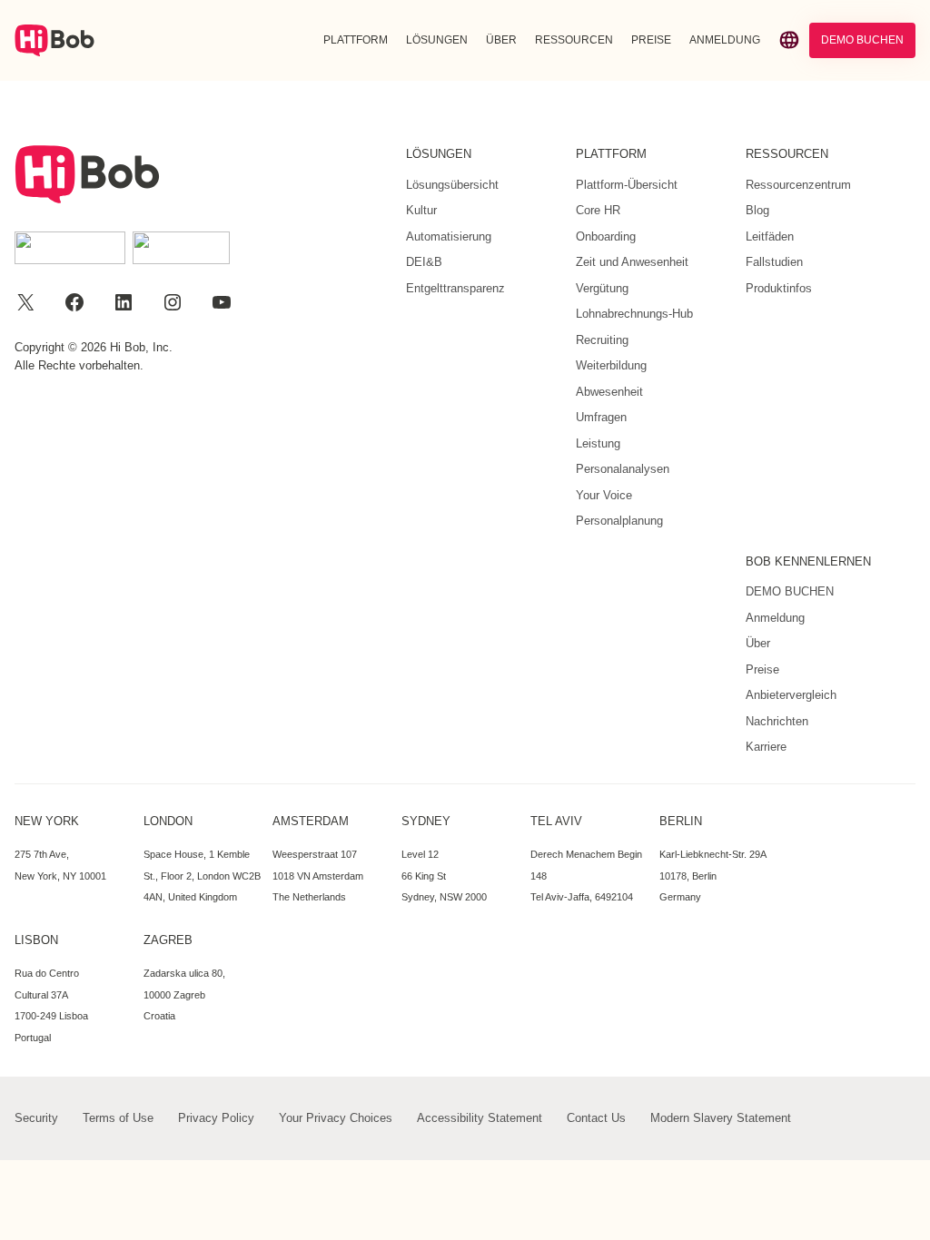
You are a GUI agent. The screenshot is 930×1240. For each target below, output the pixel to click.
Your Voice (604, 495)
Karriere (766, 746)
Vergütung (602, 288)
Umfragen (601, 417)
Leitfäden (770, 236)
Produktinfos (779, 288)
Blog (757, 210)
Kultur (421, 210)
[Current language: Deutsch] (789, 40)
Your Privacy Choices (335, 1118)
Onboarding (606, 236)
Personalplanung (619, 520)
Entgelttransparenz (455, 288)
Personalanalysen (622, 469)
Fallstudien (774, 262)
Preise (762, 669)
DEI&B (424, 262)
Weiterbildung (611, 365)
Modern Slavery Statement (720, 1118)
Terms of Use (118, 1118)
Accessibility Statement (479, 1118)
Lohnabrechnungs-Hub (634, 313)
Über (758, 643)
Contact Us (596, 1118)
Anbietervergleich (791, 695)
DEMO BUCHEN (862, 40)
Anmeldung (775, 618)
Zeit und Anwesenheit (632, 262)
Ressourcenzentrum (798, 185)
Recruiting (602, 340)
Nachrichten (777, 721)
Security (36, 1118)
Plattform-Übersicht (627, 185)
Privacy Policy (216, 1118)
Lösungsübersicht (452, 185)
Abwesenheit (609, 392)
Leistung (598, 443)
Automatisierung (448, 236)
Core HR (598, 210)
